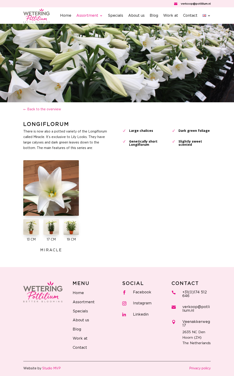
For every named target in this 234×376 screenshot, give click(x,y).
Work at (170, 15)
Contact (190, 15)
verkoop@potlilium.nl (196, 3)
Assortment (87, 15)
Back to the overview (44, 109)
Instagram (142, 303)
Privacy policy (200, 368)
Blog (154, 15)
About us (136, 15)
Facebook (142, 292)
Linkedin (141, 314)
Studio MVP (51, 368)
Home (65, 15)
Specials (115, 15)
